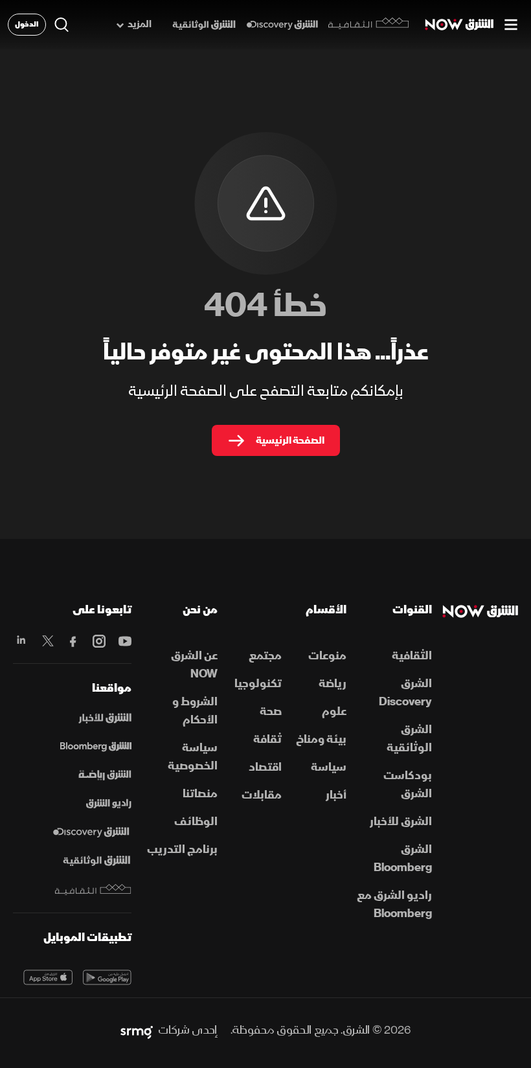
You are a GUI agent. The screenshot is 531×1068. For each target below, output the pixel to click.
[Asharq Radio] (108, 804)
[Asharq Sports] (104, 775)
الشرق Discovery (405, 692)
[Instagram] (98, 641)
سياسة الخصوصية (193, 756)
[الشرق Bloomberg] (95, 747)
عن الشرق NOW (194, 664)
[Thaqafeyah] (93, 889)
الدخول (27, 24)
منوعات (327, 655)
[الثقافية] (368, 24)
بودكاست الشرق (407, 784)
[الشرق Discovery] (282, 25)
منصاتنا (200, 793)
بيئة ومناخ (321, 739)
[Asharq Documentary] (96, 861)
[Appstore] (48, 977)
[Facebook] (72, 641)
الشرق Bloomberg (403, 858)
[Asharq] (104, 718)
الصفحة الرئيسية (290, 440)
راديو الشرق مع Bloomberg (394, 904)
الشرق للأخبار (401, 821)
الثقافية (412, 655)
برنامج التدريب (182, 849)
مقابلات (262, 795)
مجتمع (265, 655)
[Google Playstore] (107, 977)
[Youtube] (123, 641)
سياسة (328, 767)
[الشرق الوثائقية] (204, 25)
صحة (271, 711)
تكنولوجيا (258, 683)
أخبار (336, 795)
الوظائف (196, 821)
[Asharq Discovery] (91, 832)
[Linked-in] (20, 641)
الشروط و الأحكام (195, 710)
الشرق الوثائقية (409, 738)
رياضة (332, 683)
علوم (334, 711)
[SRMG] (136, 1030)
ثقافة (267, 739)
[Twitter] (46, 641)
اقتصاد (265, 767)
